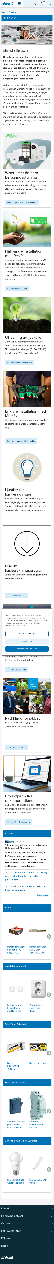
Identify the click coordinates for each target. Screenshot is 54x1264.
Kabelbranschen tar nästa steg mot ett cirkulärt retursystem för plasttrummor (26, 876)
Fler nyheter (43, 896)
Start (4, 12)
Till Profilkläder (16, 747)
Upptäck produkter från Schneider (21, 202)
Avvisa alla (27, 641)
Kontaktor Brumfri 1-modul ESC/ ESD (36, 1125)
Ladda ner (16, 596)
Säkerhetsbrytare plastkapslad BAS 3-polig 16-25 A (16, 1125)
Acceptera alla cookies (27, 649)
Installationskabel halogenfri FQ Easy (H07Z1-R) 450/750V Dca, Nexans (16, 950)
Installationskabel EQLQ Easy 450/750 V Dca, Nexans (38, 950)
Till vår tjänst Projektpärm (18, 822)
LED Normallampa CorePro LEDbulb (15, 1181)
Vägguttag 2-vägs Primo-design (36, 1008)
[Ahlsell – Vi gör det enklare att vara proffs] (8, 3)
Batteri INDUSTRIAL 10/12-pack (13, 1066)
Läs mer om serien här (17, 289)
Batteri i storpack (37, 1063)
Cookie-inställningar (27, 633)
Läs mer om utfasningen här (19, 363)
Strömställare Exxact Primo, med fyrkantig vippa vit (14, 1008)
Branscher (13, 12)
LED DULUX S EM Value (37, 1181)
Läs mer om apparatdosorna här (21, 441)
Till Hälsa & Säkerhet (16, 670)
